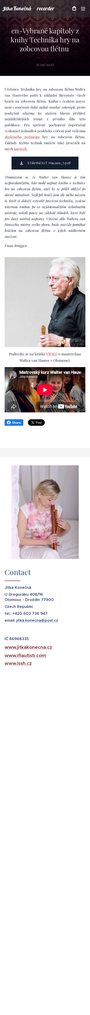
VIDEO (51, 353)
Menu (83, 8)
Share (16, 422)
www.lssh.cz (18, 663)
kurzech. (20, 149)
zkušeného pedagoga (22, 137)
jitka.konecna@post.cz (37, 620)
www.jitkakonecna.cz (28, 647)
